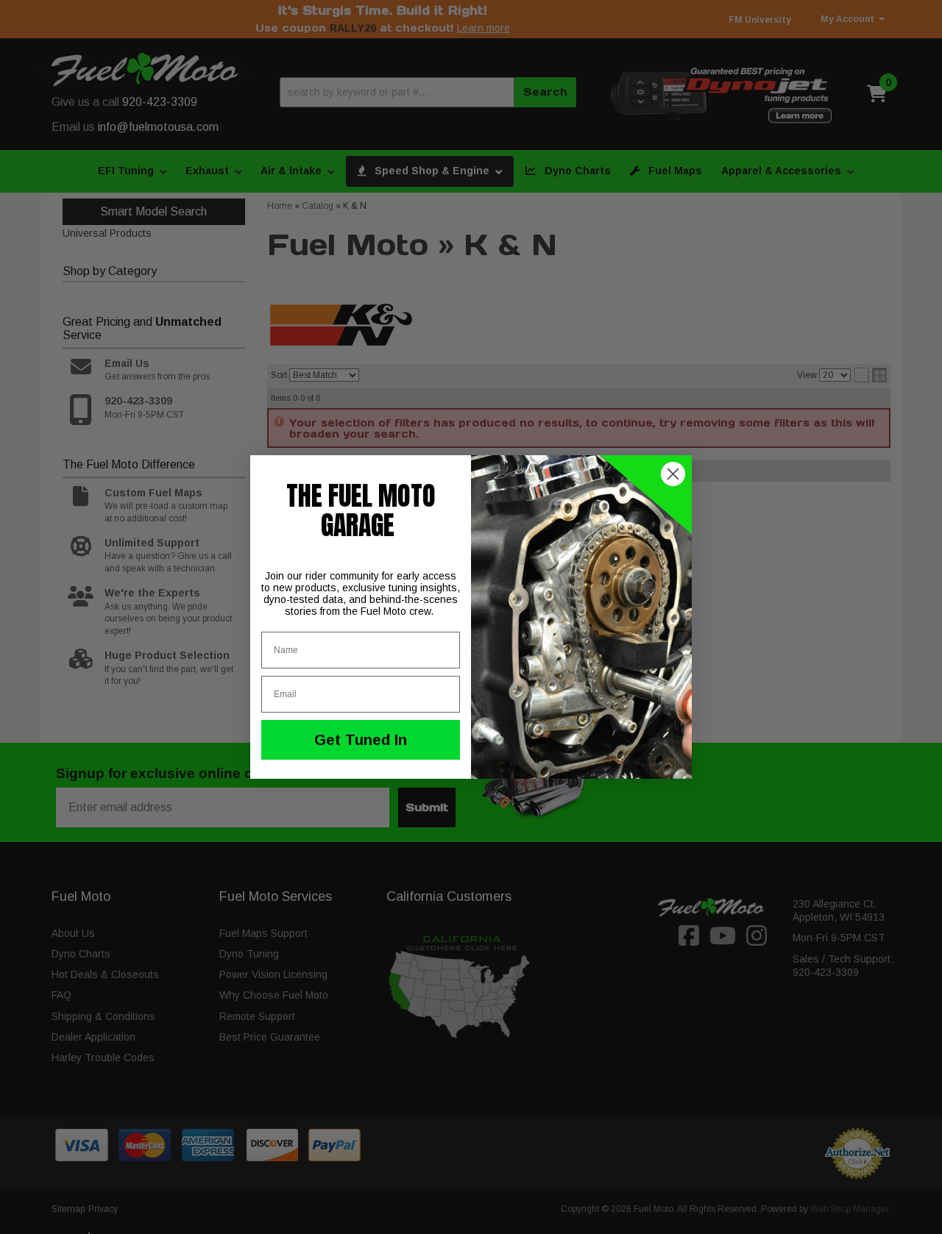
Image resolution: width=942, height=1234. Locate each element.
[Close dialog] (673, 474)
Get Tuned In (360, 740)
